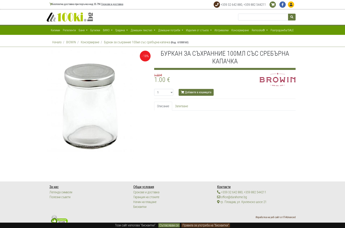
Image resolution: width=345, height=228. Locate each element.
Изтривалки (222, 30)
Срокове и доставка (112, 4)
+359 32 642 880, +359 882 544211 (243, 192)
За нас (54, 187)
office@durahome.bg (233, 197)
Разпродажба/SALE (282, 30)
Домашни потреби (169, 30)
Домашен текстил (142, 30)
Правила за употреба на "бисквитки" (205, 225)
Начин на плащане (145, 202)
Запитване (181, 106)
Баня (82, 30)
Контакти (224, 187)
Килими (55, 30)
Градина (120, 30)
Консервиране (240, 30)
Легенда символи (60, 192)
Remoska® (259, 30)
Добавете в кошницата (197, 92)
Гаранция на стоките (146, 197)
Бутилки (95, 30)
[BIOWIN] (278, 79)
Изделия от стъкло (198, 30)
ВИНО (106, 30)
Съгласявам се (169, 225)
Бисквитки (139, 207)
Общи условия (143, 187)
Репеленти (69, 30)
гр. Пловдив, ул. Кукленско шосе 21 (243, 202)
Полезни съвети (59, 197)
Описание (163, 106)
